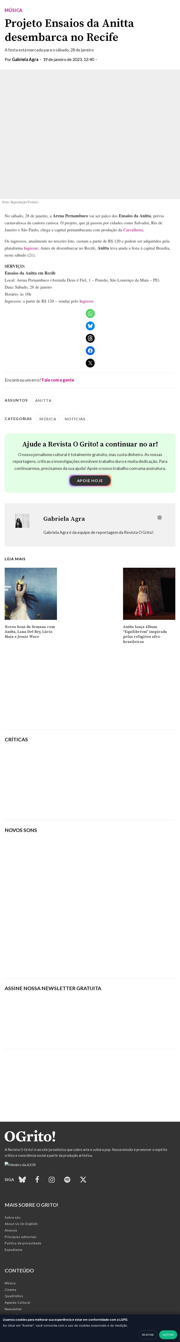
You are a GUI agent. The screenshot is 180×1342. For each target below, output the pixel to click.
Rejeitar (148, 1334)
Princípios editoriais (21, 1237)
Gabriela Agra (25, 59)
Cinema (10, 1290)
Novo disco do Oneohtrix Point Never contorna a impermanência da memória (116, 805)
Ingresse (31, 248)
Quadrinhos (14, 1296)
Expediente (13, 1250)
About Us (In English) (21, 1224)
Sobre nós (13, 1217)
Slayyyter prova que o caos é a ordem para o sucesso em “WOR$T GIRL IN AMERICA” (120, 757)
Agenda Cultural (17, 1302)
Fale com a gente (58, 379)
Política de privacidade (23, 1243)
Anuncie (11, 1230)
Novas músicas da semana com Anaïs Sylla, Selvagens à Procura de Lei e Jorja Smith (72, 962)
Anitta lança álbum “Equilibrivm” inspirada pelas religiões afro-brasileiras (145, 634)
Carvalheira (133, 229)
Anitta (43, 400)
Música (13, 10)
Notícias (75, 419)
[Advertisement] (90, 689)
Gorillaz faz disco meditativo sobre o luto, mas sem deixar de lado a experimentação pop (119, 781)
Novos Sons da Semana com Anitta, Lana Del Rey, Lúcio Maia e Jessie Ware (30, 632)
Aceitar (168, 1334)
